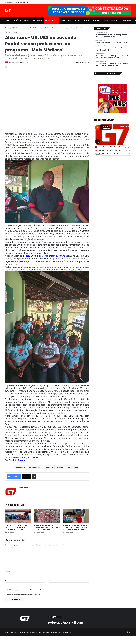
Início (8, 28)
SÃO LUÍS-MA (37, 20)
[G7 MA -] (8, 10)
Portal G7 (12, 62)
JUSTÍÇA (87, 20)
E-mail (8, 581)
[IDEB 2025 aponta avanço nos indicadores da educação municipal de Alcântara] (18, 516)
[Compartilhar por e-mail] (34, 476)
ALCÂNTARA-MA (51, 20)
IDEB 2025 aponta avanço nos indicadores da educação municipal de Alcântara (16, 527)
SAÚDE (105, 20)
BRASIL (26, 20)
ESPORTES (127, 20)
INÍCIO (8, 20)
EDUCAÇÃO (115, 20)
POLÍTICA (17, 20)
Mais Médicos (35, 467)
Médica (50, 467)
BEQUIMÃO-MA (66, 20)
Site (50, 581)
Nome (7, 572)
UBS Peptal (73, 467)
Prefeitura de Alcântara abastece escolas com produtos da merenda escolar (47, 527)
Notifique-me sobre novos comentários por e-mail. (24, 590)
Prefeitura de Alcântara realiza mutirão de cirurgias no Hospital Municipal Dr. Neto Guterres (76, 527)
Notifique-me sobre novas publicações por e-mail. (24, 594)
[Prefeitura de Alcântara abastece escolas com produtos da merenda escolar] (47, 516)
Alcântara (21, 467)
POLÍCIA (78, 20)
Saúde (60, 467)
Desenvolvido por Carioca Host (61, 632)
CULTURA (96, 20)
